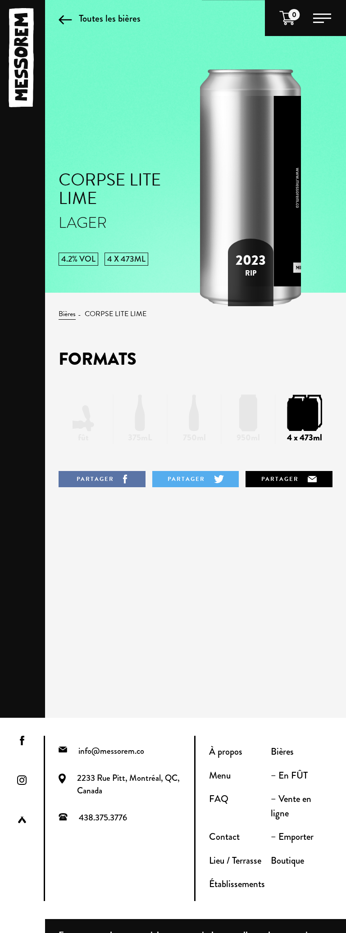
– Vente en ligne (291, 806)
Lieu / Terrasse (235, 860)
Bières (67, 313)
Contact (224, 836)
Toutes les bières (110, 18)
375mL (140, 437)
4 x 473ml (304, 437)
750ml (194, 437)
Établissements (237, 884)
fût (83, 437)
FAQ (218, 799)
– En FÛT (289, 775)
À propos (225, 751)
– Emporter (292, 836)
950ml (248, 437)
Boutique (287, 860)
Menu (220, 775)
